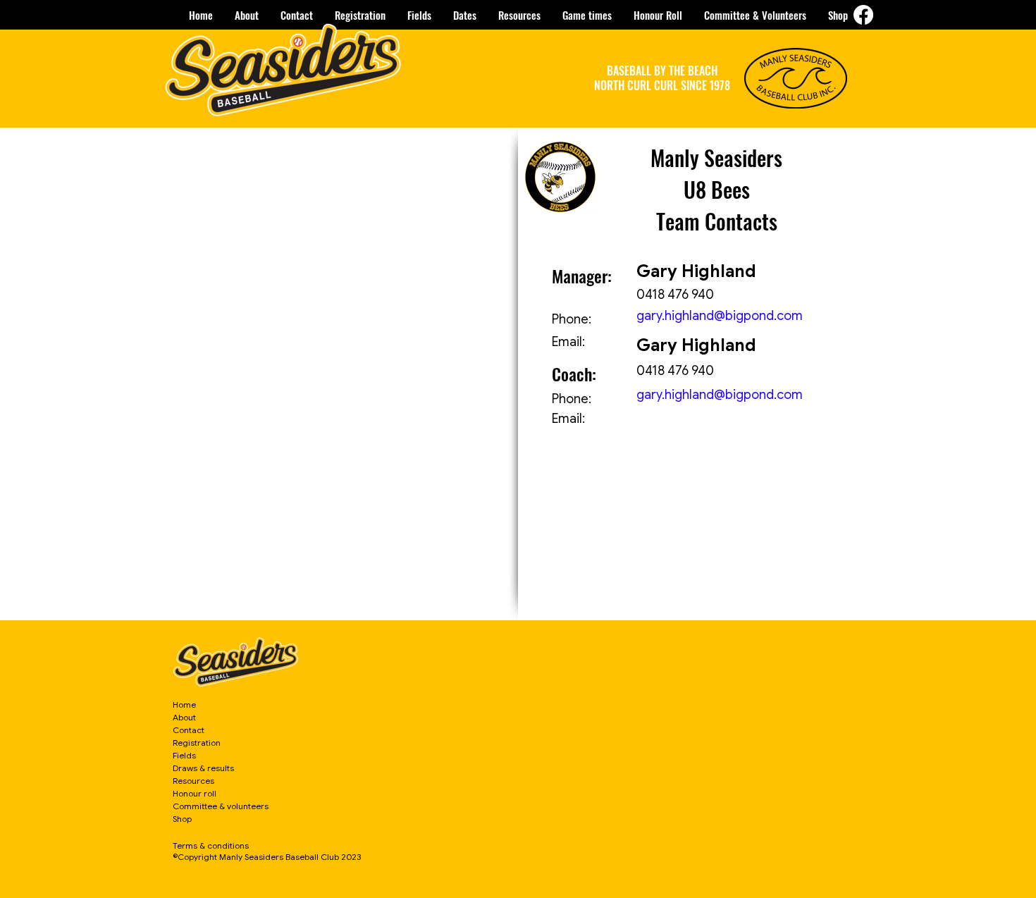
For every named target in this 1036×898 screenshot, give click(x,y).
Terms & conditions (211, 845)
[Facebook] (863, 15)
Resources (193, 780)
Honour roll (194, 793)
